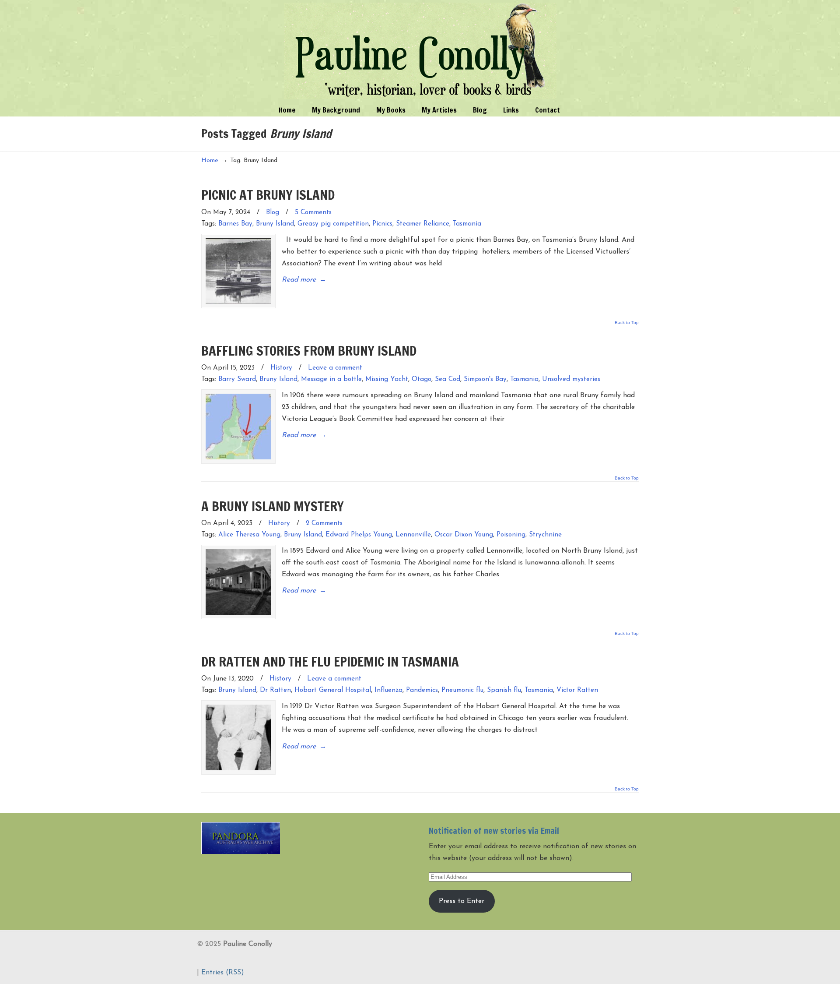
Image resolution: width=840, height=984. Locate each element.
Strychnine (545, 535)
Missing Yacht (386, 379)
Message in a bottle (331, 379)
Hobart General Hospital (332, 690)
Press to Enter (461, 901)
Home (209, 160)
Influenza (388, 690)
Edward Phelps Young (359, 535)
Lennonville (413, 535)
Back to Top (627, 323)
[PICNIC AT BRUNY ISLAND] (238, 271)
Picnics (382, 224)
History (281, 368)
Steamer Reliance (422, 224)
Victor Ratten (577, 690)
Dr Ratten (275, 690)
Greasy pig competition (333, 224)
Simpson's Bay (485, 379)
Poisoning (511, 535)
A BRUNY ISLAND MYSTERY (272, 506)
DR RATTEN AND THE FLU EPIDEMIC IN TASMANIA (330, 661)
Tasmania (467, 224)
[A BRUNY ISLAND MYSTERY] (238, 582)
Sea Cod (447, 379)
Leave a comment (335, 368)
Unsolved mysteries (571, 379)
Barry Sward (237, 379)
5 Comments (313, 212)
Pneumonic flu (462, 690)
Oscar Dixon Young (463, 535)
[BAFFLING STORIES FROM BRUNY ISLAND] (238, 426)
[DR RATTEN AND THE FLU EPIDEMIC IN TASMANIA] (238, 737)
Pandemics (422, 690)
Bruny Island (275, 224)
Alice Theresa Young (249, 535)
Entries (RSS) (222, 972)
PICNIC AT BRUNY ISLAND (268, 194)
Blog (272, 212)
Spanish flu (504, 690)
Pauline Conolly (420, 51)
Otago (421, 379)
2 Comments (324, 523)
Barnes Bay (235, 224)
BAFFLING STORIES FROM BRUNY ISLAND (308, 350)
